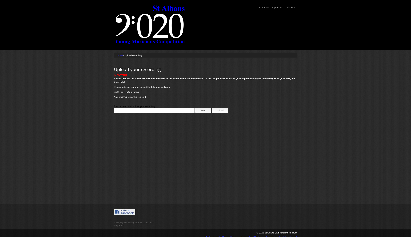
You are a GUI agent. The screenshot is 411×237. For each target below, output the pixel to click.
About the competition (270, 7)
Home (120, 55)
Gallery (291, 7)
